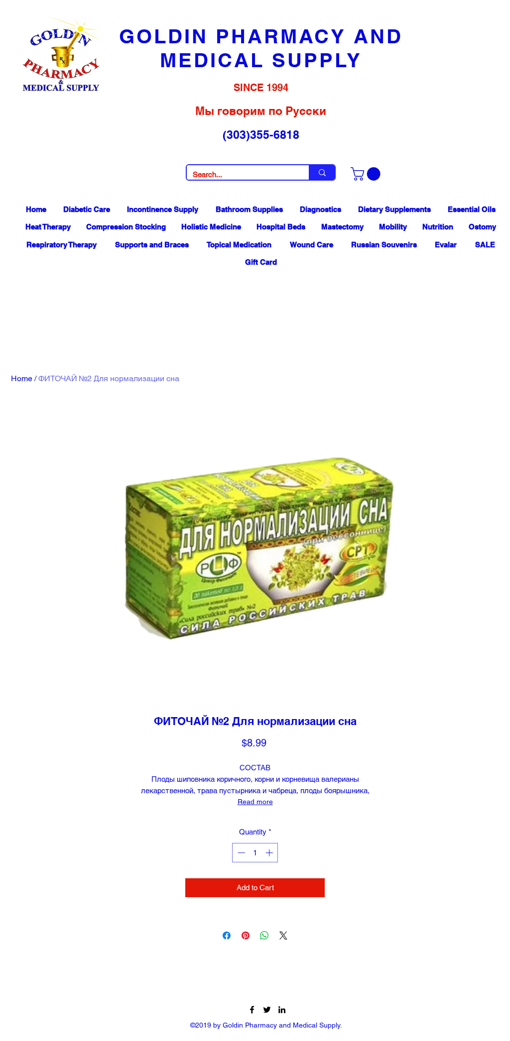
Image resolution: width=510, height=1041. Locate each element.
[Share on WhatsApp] (264, 935)
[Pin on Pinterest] (246, 935)
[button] (367, 174)
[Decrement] (240, 852)
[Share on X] (283, 935)
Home (21, 378)
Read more (255, 802)
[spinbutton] (255, 852)
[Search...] (322, 172)
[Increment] (270, 852)
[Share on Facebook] (227, 935)
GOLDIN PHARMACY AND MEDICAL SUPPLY (261, 48)
